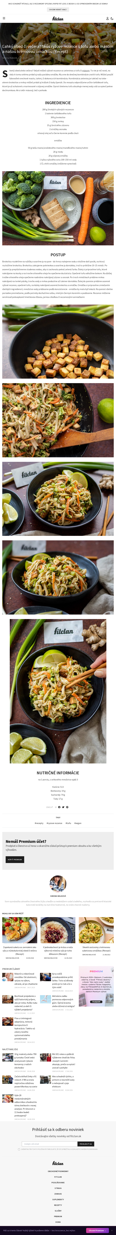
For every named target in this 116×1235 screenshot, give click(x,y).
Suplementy (58, 1199)
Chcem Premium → (97, 1230)
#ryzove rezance (54, 823)
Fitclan (58, 1177)
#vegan (77, 823)
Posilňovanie (58, 1182)
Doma (58, 1222)
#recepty (39, 823)
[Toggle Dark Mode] (112, 18)
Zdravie (58, 1194)
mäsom (86, 70)
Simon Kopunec (20, 987)
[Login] (107, 18)
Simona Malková (58, 896)
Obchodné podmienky (58, 1171)
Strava (58, 1188)
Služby (58, 1210)
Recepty (58, 1205)
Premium (58, 1216)
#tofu (68, 823)
